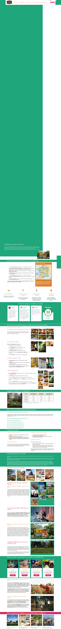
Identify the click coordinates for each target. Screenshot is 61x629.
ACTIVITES (28, 2)
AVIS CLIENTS (34, 2)
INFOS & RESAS (44, 2)
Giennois (23, 535)
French (51, 0)
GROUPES (38, 2)
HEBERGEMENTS (22, 2)
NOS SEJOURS (16, 2)
